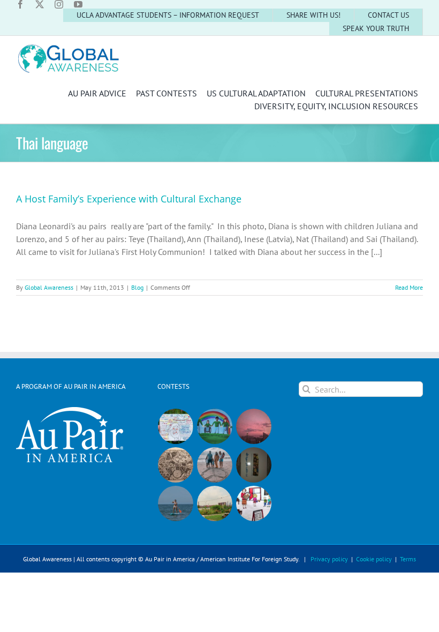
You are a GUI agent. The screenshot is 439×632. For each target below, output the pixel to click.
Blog (137, 287)
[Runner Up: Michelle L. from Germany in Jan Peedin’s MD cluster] (214, 426)
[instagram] (59, 4)
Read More (409, 287)
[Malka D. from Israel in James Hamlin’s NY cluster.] (254, 465)
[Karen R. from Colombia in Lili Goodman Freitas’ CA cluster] (254, 426)
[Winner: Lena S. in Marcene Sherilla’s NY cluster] (175, 426)
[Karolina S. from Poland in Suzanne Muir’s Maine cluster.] (254, 503)
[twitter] (39, 4)
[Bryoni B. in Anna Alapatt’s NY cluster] (214, 503)
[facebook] (20, 4)
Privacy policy (329, 559)
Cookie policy (374, 559)
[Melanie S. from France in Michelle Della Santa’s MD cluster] (175, 503)
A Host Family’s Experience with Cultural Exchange (128, 198)
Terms (408, 559)
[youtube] (78, 4)
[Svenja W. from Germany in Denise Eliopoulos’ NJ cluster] (175, 465)
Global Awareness (49, 287)
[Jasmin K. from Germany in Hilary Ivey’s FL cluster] (214, 465)
